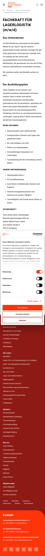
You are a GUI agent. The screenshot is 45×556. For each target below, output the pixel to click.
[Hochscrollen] (40, 551)
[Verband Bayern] (3, 10)
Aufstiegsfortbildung (10, 432)
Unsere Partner (8, 477)
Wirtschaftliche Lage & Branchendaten (16, 387)
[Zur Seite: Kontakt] (41, 4)
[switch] (39, 278)
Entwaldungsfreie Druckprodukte (14, 395)
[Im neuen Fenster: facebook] (5, 549)
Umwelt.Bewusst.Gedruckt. (12, 383)
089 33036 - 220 (11, 540)
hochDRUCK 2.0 (8, 368)
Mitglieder (6, 469)
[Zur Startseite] (15, 4)
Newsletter (6, 356)
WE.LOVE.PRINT (8, 372)
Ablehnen (22, 320)
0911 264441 (10, 532)
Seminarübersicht (9, 413)
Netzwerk (6, 473)
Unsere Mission (8, 446)
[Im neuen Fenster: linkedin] (30, 549)
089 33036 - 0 (10, 523)
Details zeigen (32, 301)
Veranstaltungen (8, 461)
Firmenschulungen (9, 420)
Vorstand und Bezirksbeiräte (12, 454)
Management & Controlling (12, 331)
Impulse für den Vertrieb (11, 428)
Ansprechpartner (8, 450)
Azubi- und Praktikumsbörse (12, 376)
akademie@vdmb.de (25, 540)
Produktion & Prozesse (10, 339)
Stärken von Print (9, 391)
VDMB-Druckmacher (10, 458)
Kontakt (5, 465)
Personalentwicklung (10, 424)
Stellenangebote (8, 380)
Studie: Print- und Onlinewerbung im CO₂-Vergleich (20, 360)
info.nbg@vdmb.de (22, 532)
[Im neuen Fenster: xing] (24, 549)
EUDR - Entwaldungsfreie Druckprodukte (16, 364)
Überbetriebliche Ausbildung (12, 417)
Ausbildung (7, 343)
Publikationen (7, 403)
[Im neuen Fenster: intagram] (36, 549)
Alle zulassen (22, 308)
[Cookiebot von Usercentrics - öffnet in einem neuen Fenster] (32, 234)
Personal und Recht (9, 327)
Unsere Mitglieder (9, 487)
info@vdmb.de (21, 523)
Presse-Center (7, 399)
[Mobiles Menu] (4, 4)
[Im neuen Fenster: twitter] (11, 549)
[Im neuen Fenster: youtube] (17, 549)
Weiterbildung (7, 346)
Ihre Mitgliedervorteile (10, 491)
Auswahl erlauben (22, 314)
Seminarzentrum (8, 436)
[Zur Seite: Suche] (37, 4)
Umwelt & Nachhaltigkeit (11, 335)
